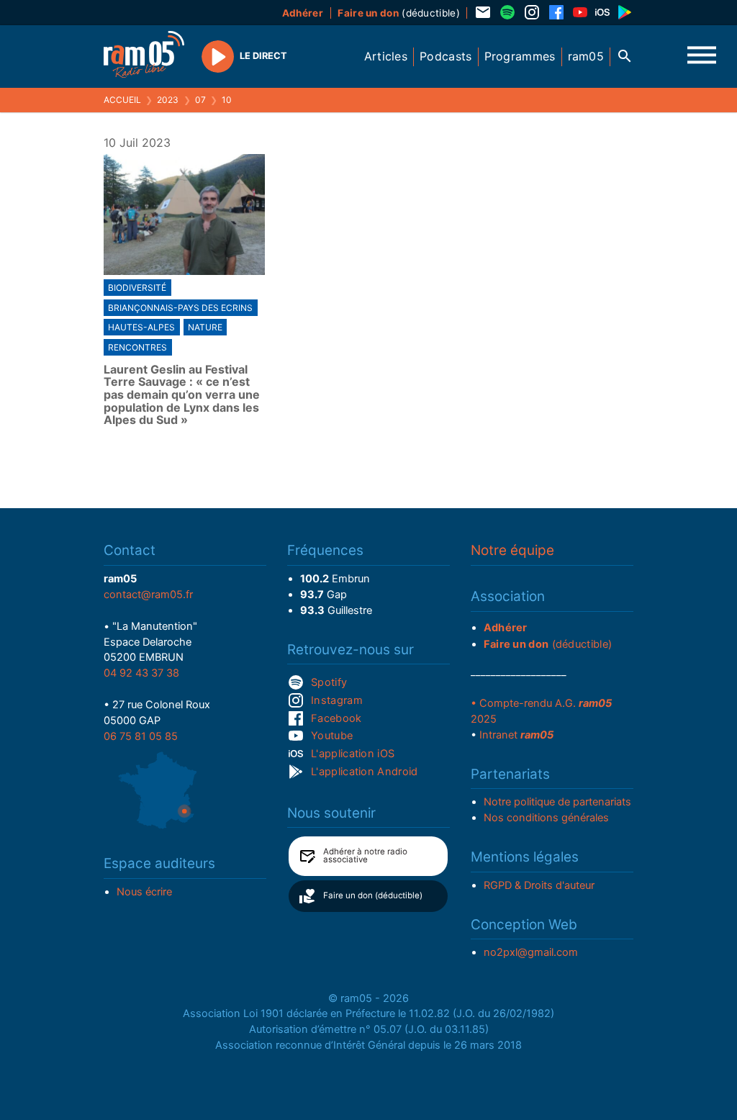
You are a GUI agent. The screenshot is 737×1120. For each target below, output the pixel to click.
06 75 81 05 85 (141, 736)
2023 (167, 99)
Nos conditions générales (546, 817)
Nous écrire (144, 891)
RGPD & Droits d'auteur (539, 885)
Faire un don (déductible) (372, 895)
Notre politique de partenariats (557, 801)
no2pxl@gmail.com (531, 952)
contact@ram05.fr (148, 594)
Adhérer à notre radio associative (365, 855)
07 (200, 99)
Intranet (516, 734)
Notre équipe (512, 550)
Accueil (122, 99)
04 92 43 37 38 (141, 673)
